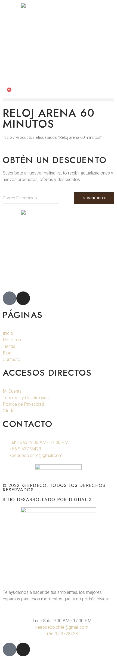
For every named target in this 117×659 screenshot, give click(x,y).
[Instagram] (23, 298)
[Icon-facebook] (9, 298)
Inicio (7, 137)
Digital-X (80, 499)
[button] (58, 99)
